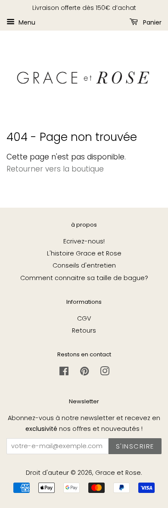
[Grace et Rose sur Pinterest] (84, 372)
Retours (84, 330)
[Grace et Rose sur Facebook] (64, 372)
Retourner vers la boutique (55, 169)
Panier (151, 22)
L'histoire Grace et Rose (84, 253)
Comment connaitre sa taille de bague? (84, 278)
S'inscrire (135, 446)
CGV (84, 318)
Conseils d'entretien (84, 265)
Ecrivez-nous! (84, 241)
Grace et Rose (118, 472)
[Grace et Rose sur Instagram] (104, 372)
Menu (26, 22)
